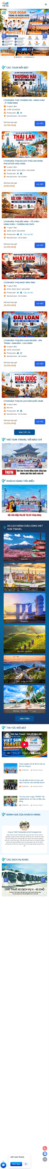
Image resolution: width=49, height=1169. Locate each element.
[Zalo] (45, 1154)
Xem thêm (24, 718)
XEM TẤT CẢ (24, 432)
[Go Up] (45, 1159)
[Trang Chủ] (5, 4)
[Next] (45, 36)
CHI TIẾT (39, 124)
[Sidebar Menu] (45, 4)
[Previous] (4, 36)
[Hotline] (45, 1148)
